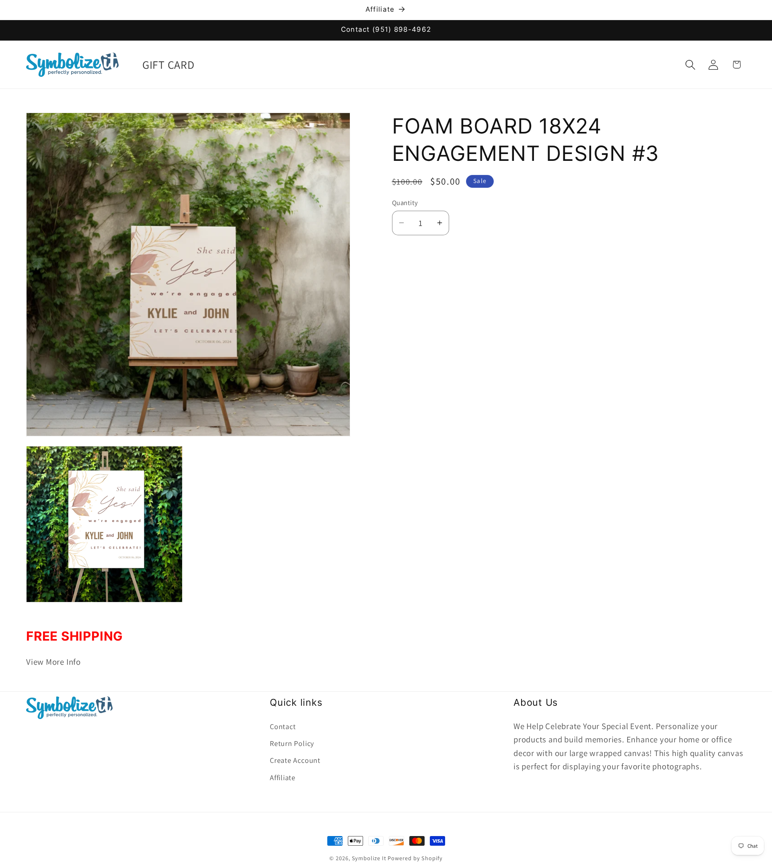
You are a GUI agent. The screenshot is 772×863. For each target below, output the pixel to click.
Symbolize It (369, 858)
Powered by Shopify (415, 858)
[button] (690, 64)
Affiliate (283, 777)
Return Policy (292, 743)
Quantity (405, 202)
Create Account (295, 760)
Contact (283, 726)
